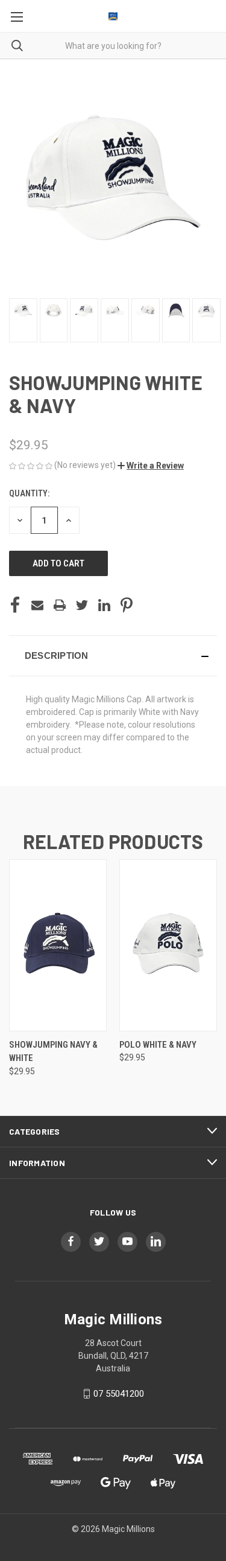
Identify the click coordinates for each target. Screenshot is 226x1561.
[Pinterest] (127, 605)
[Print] (60, 605)
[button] (151, 465)
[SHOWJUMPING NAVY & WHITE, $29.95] (57, 945)
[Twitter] (82, 605)
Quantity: (29, 493)
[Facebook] (15, 605)
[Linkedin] (104, 605)
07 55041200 (118, 1393)
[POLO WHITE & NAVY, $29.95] (168, 945)
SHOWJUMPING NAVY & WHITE (53, 1051)
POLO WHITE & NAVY (157, 1044)
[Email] (37, 605)
